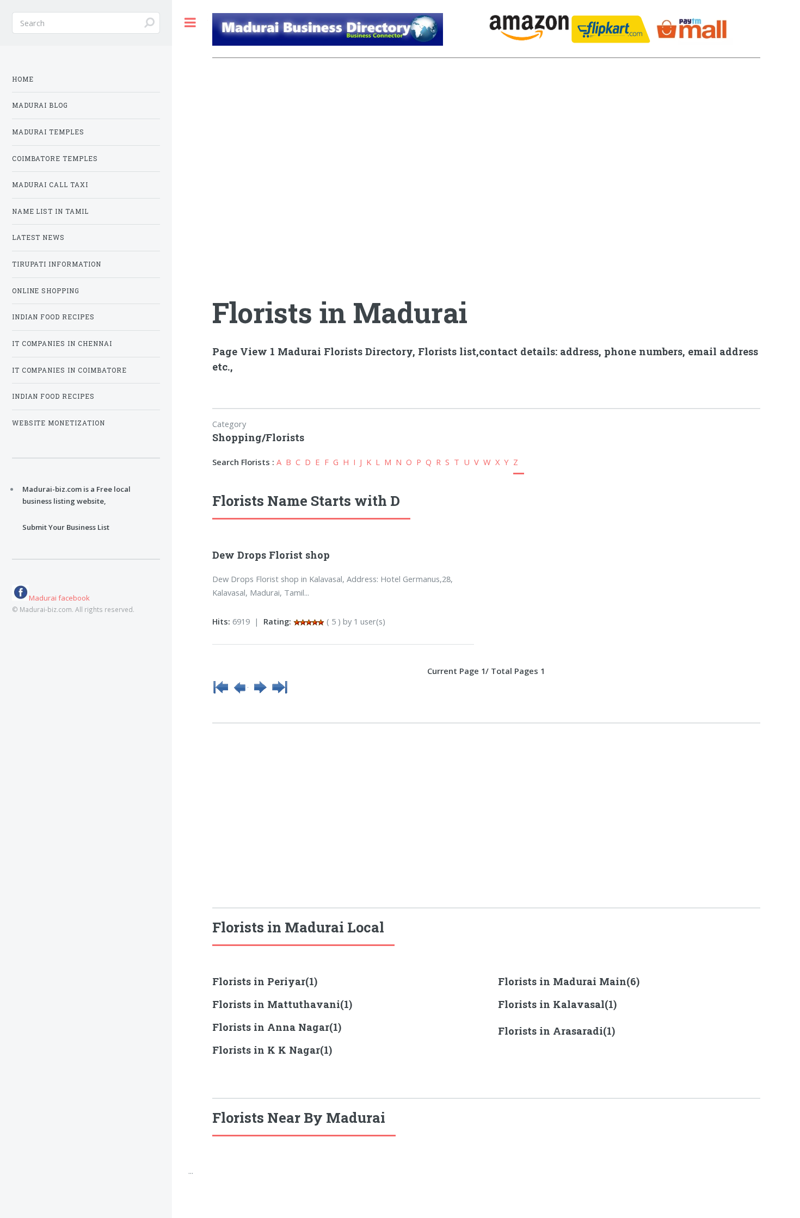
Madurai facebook (59, 598)
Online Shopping (46, 291)
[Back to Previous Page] (240, 692)
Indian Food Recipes (53, 317)
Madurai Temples (48, 132)
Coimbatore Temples (55, 158)
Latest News (38, 237)
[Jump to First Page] (221, 692)
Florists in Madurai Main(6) (568, 981)
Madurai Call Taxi (50, 185)
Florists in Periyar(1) (264, 981)
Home (23, 79)
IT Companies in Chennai (62, 343)
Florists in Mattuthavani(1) (282, 1004)
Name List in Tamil (50, 211)
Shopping (237, 437)
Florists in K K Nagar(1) (272, 1049)
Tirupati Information (57, 264)
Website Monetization (59, 423)
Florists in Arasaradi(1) (556, 1030)
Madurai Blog (40, 105)
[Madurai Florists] (348, 31)
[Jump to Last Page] (279, 692)
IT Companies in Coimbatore (69, 370)
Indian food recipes (53, 396)
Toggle (190, 22)
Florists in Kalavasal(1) (557, 1004)
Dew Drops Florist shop (271, 554)
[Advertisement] (349, 142)
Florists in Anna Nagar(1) (276, 1027)
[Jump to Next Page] (260, 692)
